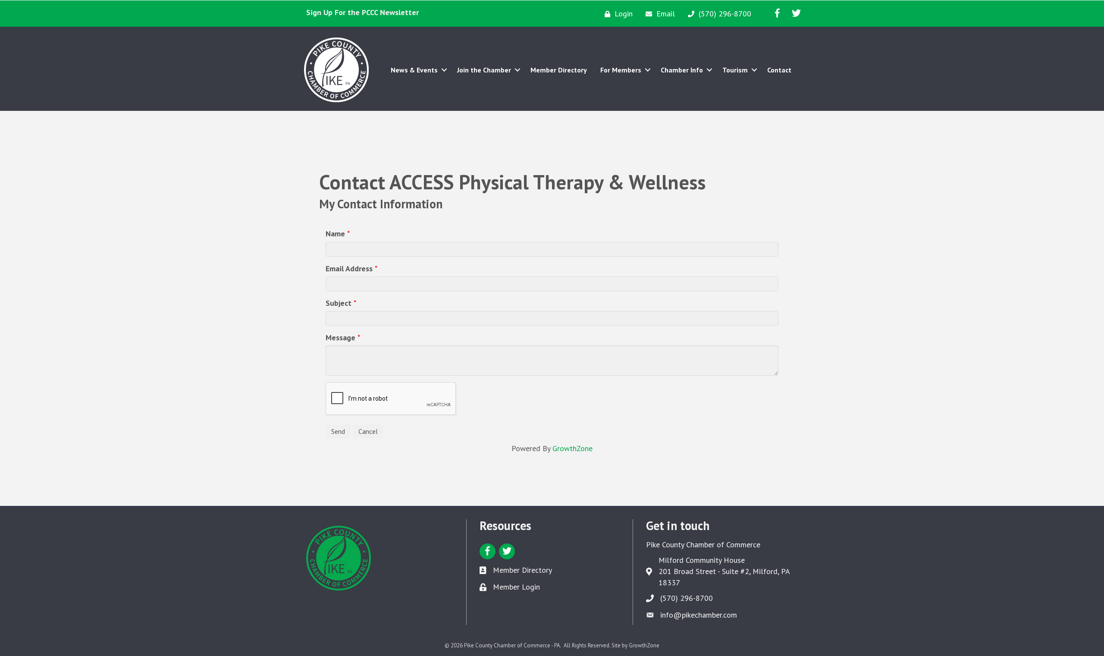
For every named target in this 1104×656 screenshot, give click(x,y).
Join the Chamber (484, 70)
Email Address (349, 268)
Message (340, 337)
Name (335, 234)
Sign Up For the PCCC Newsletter (362, 12)
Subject (338, 303)
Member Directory (558, 70)
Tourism (735, 70)
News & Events (414, 70)
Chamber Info (682, 70)
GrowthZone (572, 448)
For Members (620, 70)
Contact (779, 70)
